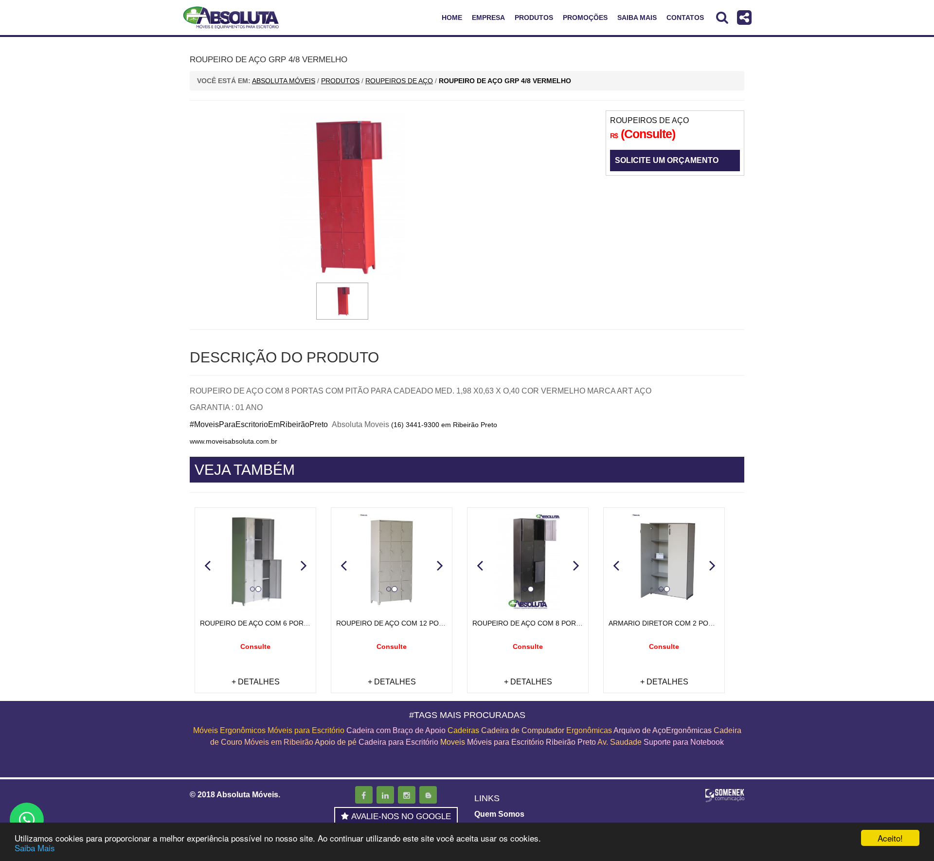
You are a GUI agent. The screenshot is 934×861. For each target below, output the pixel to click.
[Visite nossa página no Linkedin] (385, 795)
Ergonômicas (589, 730)
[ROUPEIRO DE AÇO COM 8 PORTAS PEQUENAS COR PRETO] (527, 561)
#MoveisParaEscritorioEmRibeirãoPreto (259, 424)
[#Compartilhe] (744, 17)
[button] (207, 565)
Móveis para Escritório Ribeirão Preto (531, 742)
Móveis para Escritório (306, 730)
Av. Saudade (619, 742)
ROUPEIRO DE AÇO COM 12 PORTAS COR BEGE (415, 623)
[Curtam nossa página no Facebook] (364, 795)
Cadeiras (463, 730)
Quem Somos (499, 814)
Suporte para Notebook (684, 742)
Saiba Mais (35, 848)
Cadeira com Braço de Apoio (396, 730)
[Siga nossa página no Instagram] (406, 795)
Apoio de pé (336, 742)
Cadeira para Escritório (398, 742)
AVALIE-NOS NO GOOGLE (401, 816)
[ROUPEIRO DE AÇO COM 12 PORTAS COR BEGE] (391, 561)
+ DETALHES (256, 682)
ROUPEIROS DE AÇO (649, 120)
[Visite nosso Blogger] (428, 795)
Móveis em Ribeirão (278, 742)
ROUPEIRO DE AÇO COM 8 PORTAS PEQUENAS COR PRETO (571, 623)
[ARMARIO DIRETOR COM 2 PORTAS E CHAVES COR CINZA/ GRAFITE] (664, 561)
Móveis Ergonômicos (229, 730)
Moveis (452, 742)
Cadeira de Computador (523, 730)
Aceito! (890, 838)
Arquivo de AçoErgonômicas (662, 730)
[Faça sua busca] (722, 17)
